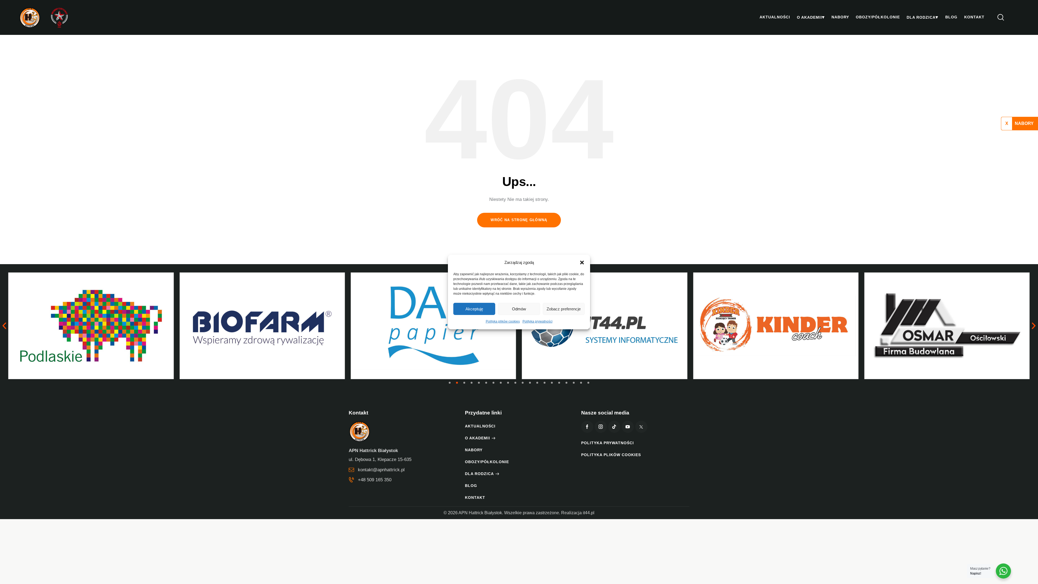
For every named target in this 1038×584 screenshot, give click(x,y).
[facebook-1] (587, 427)
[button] (582, 262)
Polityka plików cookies (503, 321)
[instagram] (601, 427)
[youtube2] (628, 427)
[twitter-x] (641, 427)
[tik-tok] (614, 427)
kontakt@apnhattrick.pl (381, 469)
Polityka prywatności (538, 321)
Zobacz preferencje (564, 309)
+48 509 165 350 (374, 479)
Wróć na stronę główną (519, 220)
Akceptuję (474, 309)
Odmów (519, 309)
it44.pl (588, 512)
